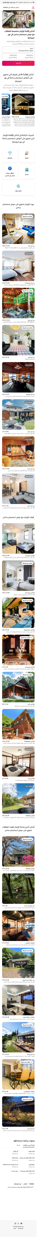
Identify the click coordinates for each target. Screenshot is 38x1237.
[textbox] (26, 57)
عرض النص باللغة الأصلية (9, 2)
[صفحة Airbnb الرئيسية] (33, 7)
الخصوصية (20, 1228)
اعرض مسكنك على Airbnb (11, 7)
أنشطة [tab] (18, 1145)
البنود (14, 1228)
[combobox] (18, 51)
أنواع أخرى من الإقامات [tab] (29, 1145)
